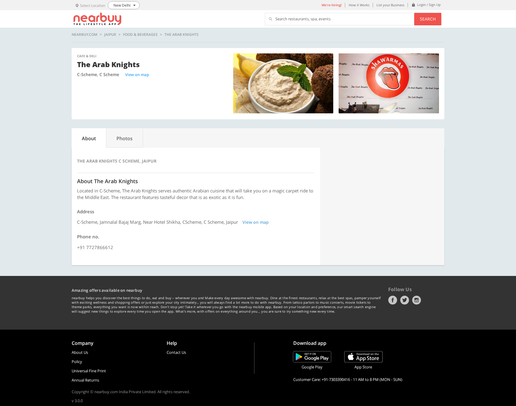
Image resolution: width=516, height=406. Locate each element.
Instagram (416, 300)
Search (428, 19)
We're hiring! (332, 5)
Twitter (404, 300)
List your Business (390, 5)
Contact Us (176, 352)
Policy (77, 361)
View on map (137, 74)
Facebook (392, 300)
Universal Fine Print (89, 370)
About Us (80, 352)
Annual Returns (85, 380)
